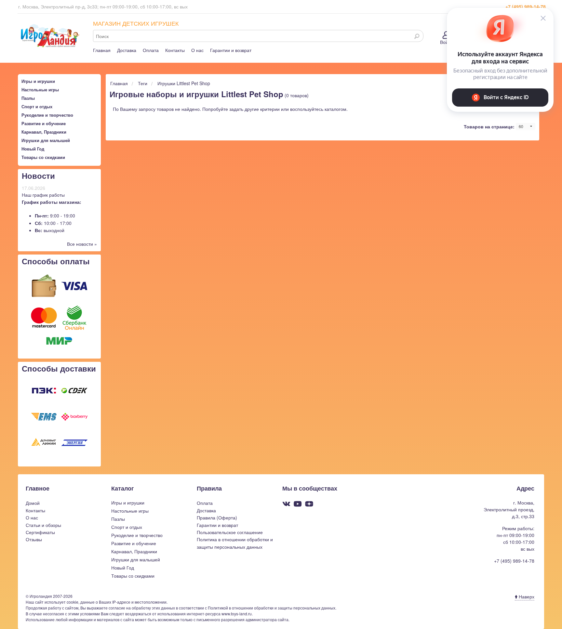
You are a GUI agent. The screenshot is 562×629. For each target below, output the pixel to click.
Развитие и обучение (43, 123)
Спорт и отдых (36, 106)
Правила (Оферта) (217, 517)
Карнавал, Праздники (43, 132)
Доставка (126, 50)
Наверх (525, 596)
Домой (33, 503)
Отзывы (34, 539)
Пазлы (28, 98)
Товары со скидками (43, 157)
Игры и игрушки (38, 81)
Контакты (175, 50)
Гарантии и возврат (230, 50)
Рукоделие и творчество (47, 115)
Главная (102, 50)
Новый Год (32, 149)
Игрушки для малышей (45, 140)
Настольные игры (40, 89)
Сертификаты (40, 532)
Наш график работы (43, 194)
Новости (38, 175)
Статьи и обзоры (43, 525)
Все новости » (82, 244)
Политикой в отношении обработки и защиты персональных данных (271, 607)
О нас (197, 50)
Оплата (151, 50)
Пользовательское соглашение (230, 532)
